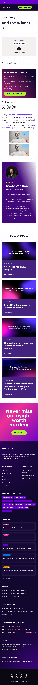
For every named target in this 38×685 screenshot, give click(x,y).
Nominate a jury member (27, 471)
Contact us (5, 485)
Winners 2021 (25, 593)
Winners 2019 (15, 596)
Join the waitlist (25, 7)
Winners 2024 (25, 590)
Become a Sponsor (28, 475)
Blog (3, 476)
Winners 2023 (6, 593)
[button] (34, 7)
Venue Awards (6, 608)
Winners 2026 (6, 590)
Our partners (6, 482)
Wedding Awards (7, 614)
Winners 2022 (15, 593)
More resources (7, 578)
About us (4, 470)
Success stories (6, 479)
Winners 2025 (15, 590)
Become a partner (27, 478)
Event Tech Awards (18, 608)
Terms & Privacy (14, 681)
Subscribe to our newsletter (10, 649)
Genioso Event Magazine (19, 115)
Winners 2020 (6, 596)
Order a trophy (6, 473)
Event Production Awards (25, 611)
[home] (7, 7)
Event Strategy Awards (9, 611)
